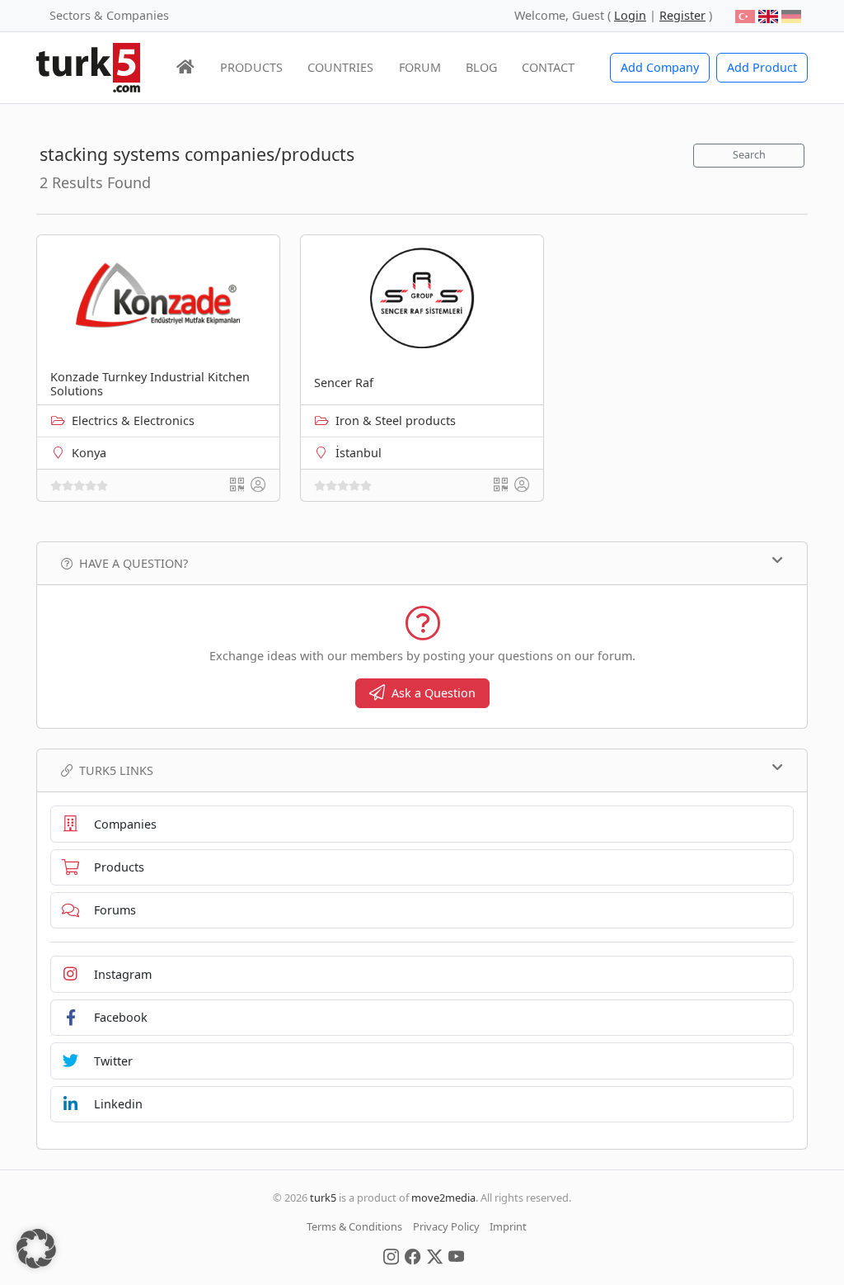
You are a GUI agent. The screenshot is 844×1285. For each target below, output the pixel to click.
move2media (443, 1197)
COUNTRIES (340, 67)
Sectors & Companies (109, 15)
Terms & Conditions (354, 1226)
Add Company (660, 67)
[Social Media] (391, 1255)
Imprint (508, 1226)
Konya (89, 453)
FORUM (420, 67)
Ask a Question (434, 693)
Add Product (762, 67)
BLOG (481, 67)
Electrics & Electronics (133, 420)
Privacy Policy (446, 1226)
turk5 (323, 1197)
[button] (36, 1248)
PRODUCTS (251, 67)
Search (749, 155)
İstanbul (358, 453)
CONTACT (548, 67)
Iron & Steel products (395, 420)
